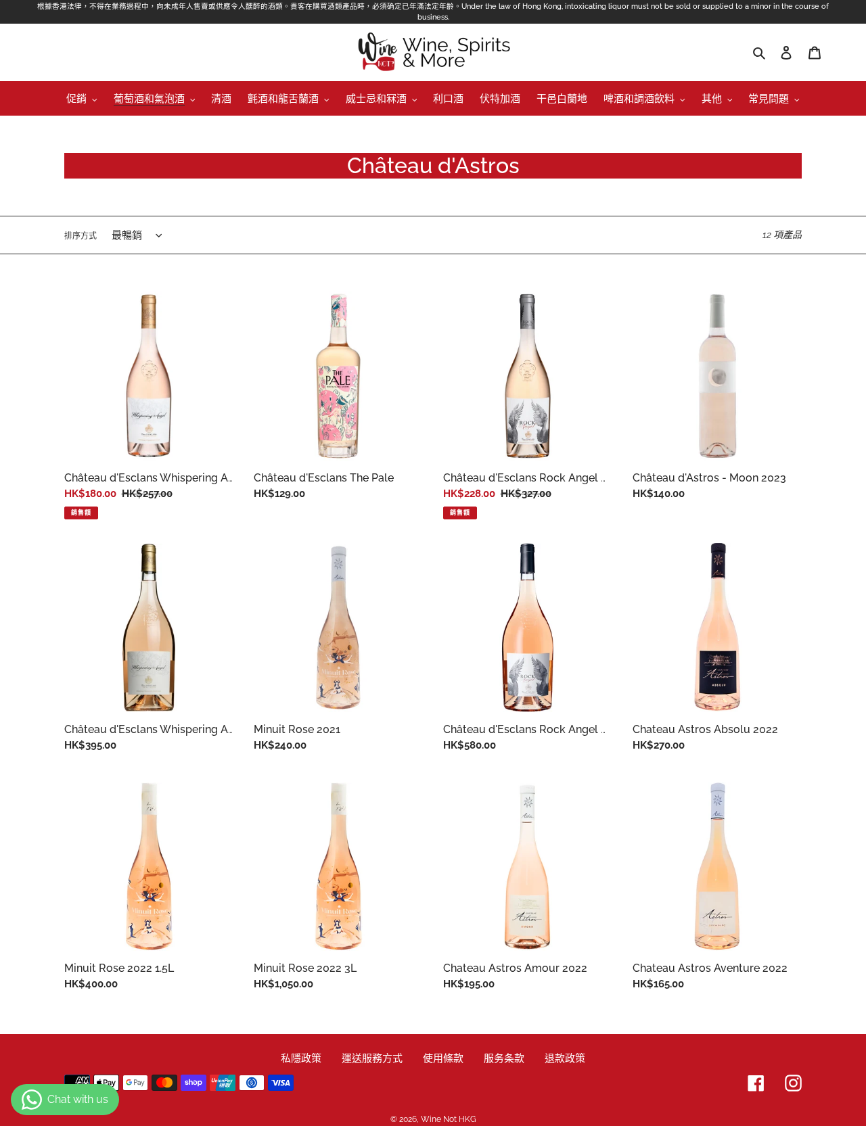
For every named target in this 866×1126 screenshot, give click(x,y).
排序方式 (80, 236)
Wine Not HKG (448, 1119)
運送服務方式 (372, 1058)
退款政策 (565, 1058)
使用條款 (443, 1058)
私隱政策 (301, 1058)
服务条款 (504, 1058)
